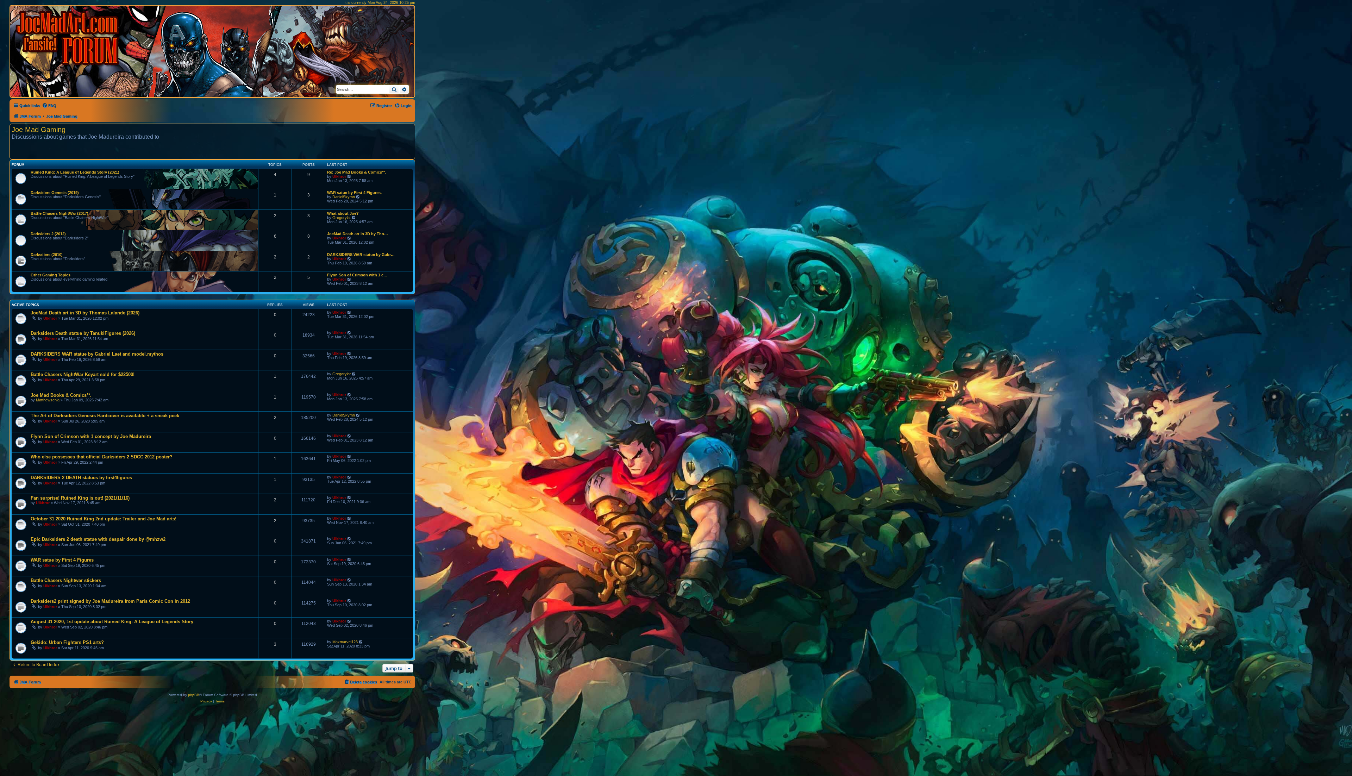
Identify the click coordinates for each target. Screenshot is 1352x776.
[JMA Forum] (68, 37)
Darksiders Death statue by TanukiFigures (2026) (83, 333)
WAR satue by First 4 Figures (62, 560)
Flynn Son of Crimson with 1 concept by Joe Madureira (91, 436)
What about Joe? (343, 213)
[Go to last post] (349, 312)
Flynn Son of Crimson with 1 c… (357, 275)
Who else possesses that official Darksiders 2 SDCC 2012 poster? (102, 456)
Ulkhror (339, 176)
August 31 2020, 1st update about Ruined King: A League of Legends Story (112, 621)
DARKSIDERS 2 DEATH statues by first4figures (81, 477)
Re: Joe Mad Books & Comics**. (356, 172)
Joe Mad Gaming (38, 129)
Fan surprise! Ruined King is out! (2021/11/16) (80, 498)
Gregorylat (341, 217)
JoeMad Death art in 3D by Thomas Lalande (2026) (85, 312)
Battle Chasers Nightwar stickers (66, 580)
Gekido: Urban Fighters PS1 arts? (67, 642)
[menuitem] (49, 105)
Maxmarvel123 (345, 642)
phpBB (193, 695)
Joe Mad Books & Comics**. (61, 395)
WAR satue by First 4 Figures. (354, 192)
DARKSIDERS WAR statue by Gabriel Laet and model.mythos (97, 354)
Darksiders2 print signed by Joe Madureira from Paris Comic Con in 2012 (110, 601)
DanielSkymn (343, 197)
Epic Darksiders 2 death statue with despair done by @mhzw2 (98, 539)
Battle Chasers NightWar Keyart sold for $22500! (82, 374)
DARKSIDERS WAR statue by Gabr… (361, 254)
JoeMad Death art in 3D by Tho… (357, 234)
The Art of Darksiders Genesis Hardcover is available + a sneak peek (105, 415)
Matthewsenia (48, 400)
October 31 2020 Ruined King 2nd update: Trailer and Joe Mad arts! (103, 518)
